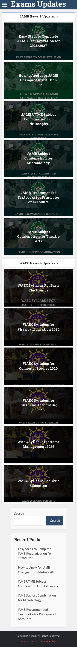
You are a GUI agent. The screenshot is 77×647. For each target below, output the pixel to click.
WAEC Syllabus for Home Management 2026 (38, 444)
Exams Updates (38, 4)
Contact (34, 641)
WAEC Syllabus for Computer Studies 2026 (38, 365)
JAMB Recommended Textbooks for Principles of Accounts (38, 197)
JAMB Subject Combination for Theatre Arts (38, 236)
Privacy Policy (48, 641)
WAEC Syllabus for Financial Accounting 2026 (38, 405)
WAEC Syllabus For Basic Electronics (38, 287)
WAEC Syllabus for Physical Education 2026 (38, 326)
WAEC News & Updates (37, 263)
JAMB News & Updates (37, 16)
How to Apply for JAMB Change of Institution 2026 (38, 80)
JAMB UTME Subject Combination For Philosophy (38, 119)
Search (19, 513)
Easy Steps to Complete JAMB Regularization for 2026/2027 (38, 41)
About (24, 641)
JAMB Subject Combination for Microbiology (38, 158)
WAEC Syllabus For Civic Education (38, 483)
